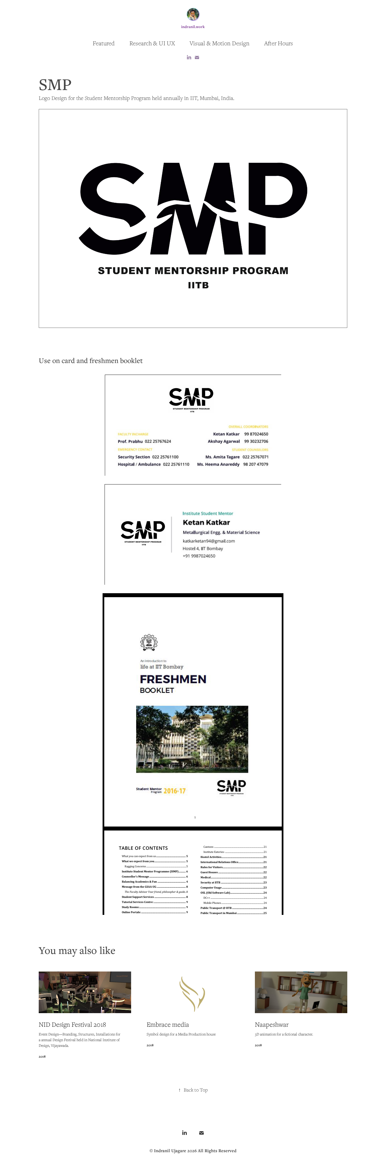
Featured (104, 43)
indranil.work (193, 26)
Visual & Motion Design (220, 43)
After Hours (278, 43)
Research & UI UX (152, 43)
